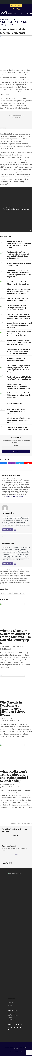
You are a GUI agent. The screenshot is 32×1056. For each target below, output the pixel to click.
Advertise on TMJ (13, 1016)
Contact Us (11, 1017)
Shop (21, 1051)
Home (11, 1051)
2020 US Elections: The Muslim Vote (21, 823)
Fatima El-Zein (21, 22)
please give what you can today (14, 496)
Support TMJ (11, 1014)
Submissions (11, 1019)
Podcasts (10, 1004)
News (16, 1051)
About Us (10, 1002)
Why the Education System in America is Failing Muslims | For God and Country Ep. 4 (15, 637)
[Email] (15, 530)
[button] (12, 18)
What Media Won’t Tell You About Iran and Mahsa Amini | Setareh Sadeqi (14, 776)
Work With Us (7, 863)
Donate (16, 854)
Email (16, 445)
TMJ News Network (9, 721)
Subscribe (16, 835)
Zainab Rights (8, 22)
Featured (22, 787)
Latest (10, 1005)
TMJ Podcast (7, 25)
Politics (22, 721)
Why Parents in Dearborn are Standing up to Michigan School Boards (12, 708)
